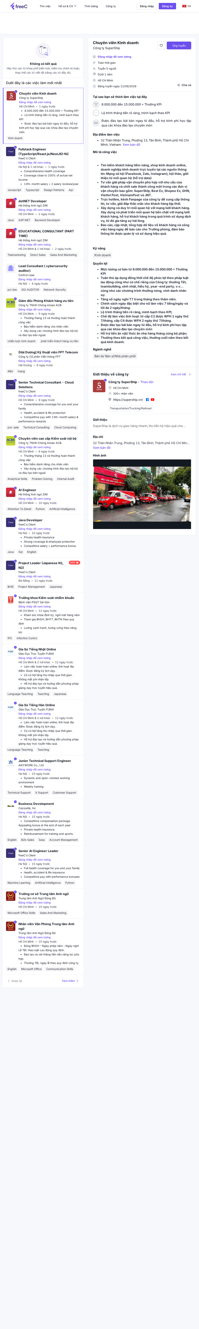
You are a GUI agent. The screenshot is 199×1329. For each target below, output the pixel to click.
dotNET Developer (32, 201)
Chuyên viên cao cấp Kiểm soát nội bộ (47, 438)
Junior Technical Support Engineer (44, 761)
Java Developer (30, 520)
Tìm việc (45, 6)
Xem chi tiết (178, 374)
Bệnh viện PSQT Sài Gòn (34, 602)
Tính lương (91, 6)
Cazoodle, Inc (27, 808)
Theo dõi (145, 382)
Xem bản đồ (131, 144)
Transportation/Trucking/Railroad (131, 408)
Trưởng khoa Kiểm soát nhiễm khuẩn (46, 598)
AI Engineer (27, 490)
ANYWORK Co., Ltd (31, 765)
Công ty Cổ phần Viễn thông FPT (39, 356)
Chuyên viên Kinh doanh (38, 93)
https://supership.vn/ (128, 400)
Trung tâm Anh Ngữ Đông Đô (37, 898)
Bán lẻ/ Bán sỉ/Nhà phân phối (115, 356)
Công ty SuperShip (31, 97)
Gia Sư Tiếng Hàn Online (36, 705)
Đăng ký (167, 6)
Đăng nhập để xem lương (35, 102)
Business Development (36, 804)
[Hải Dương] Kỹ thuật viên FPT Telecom (48, 352)
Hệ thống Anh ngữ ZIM (33, 205)
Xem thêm (68, 980)
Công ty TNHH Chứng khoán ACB (39, 305)
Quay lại (16, 980)
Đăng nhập (147, 6)
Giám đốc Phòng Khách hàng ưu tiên (45, 301)
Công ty (111, 6)
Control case (26, 275)
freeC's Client (27, 158)
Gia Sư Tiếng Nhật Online (37, 649)
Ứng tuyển (179, 45)
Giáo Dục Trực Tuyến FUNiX (36, 653)
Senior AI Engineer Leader (38, 851)
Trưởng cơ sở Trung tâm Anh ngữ (43, 894)
